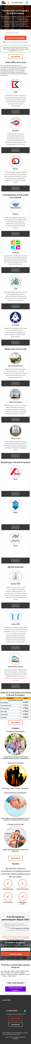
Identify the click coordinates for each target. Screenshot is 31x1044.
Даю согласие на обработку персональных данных (16, 42)
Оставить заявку (15, 1018)
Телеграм (19, 50)
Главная (4, 936)
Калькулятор (15, 57)
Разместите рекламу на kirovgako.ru (15, 989)
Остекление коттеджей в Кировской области (15, 937)
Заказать (15, 112)
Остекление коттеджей (14, 936)
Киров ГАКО (6, 1000)
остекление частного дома (9, 19)
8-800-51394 (18, 2)
